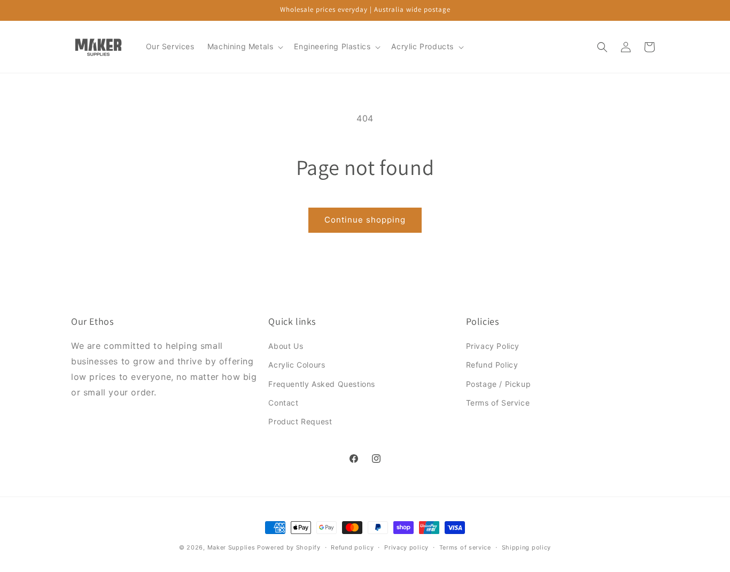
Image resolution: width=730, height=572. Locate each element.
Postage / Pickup (498, 383)
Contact (283, 402)
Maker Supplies (231, 547)
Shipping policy (527, 547)
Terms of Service (498, 402)
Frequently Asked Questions (321, 383)
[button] (244, 46)
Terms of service (465, 547)
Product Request (300, 421)
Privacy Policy (492, 346)
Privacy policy (406, 547)
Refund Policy (492, 365)
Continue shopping (365, 220)
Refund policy (352, 547)
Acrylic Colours (296, 365)
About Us (285, 346)
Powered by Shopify (289, 547)
